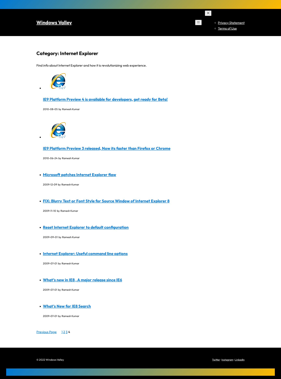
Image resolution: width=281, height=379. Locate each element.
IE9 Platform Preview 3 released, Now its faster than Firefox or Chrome (106, 148)
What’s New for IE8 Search (67, 306)
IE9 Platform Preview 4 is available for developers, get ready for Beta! (105, 99)
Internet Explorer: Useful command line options (85, 253)
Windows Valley (54, 22)
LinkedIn (240, 359)
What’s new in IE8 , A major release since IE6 (82, 279)
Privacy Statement (231, 23)
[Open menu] (198, 22)
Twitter (216, 359)
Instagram (227, 359)
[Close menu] (208, 13)
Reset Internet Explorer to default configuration (86, 227)
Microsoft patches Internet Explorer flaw (79, 174)
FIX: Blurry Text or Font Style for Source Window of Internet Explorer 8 (106, 200)
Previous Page (46, 332)
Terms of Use (227, 28)
